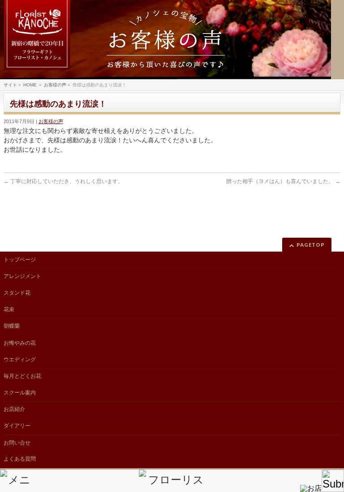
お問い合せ (17, 443)
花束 (9, 309)
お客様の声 (51, 121)
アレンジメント (22, 276)
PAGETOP (311, 245)
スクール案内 (20, 392)
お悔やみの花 (20, 343)
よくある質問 (20, 459)
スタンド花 (17, 293)
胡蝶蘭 (12, 326)
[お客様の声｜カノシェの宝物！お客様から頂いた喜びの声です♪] (165, 39)
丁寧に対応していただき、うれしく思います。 (63, 181)
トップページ (20, 260)
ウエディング (20, 359)
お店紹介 (14, 409)
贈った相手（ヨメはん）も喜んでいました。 (283, 181)
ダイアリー (17, 426)
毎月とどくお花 (22, 376)
